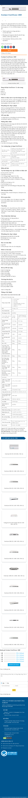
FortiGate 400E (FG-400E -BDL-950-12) (14, 644)
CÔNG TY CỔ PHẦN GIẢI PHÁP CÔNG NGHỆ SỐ (17, 797)
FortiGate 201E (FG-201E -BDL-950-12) (14, 627)
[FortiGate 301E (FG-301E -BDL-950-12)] (14, 481)
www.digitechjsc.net (8, 736)
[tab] (13, 50)
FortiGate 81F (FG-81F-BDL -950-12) (14, 454)
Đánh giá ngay (14, 664)
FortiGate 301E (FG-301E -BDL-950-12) (14, 488)
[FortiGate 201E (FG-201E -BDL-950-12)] (14, 620)
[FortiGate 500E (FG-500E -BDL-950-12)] (14, 551)
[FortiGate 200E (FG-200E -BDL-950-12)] (14, 534)
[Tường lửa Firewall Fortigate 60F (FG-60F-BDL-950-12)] (14, 515)
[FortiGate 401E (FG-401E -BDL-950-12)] (14, 603)
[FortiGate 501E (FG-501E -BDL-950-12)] (14, 586)
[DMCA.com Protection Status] (7, 738)
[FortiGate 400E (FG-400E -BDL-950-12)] (14, 637)
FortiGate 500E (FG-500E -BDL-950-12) (14, 558)
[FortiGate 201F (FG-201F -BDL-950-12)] (14, 498)
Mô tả (9, 50)
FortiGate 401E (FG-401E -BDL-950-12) (14, 610)
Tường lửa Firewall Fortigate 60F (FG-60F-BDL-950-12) (14, 523)
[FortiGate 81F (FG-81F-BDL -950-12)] (14, 447)
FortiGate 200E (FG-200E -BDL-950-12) (14, 541)
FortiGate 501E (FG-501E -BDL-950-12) (14, 593)
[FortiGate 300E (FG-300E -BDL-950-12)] (14, 464)
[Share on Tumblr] (14, 47)
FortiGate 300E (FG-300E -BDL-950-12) (14, 471)
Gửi (14, 690)
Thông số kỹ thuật (6, 53)
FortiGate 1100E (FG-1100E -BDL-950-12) (14, 575)
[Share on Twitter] (8, 47)
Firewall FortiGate (8, 43)
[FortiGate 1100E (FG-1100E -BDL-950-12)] (14, 568)
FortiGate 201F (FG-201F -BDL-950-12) (14, 505)
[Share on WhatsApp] (2, 47)
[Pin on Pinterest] (11, 47)
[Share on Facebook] (5, 47)
